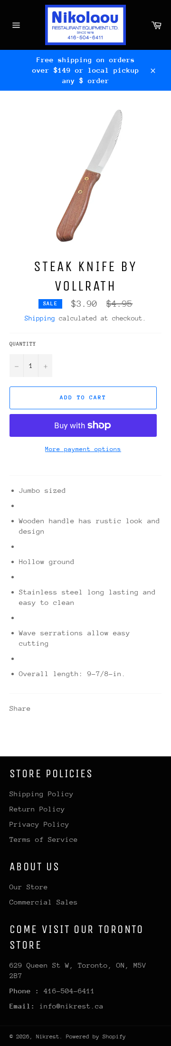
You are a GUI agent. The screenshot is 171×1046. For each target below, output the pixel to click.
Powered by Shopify (96, 1036)
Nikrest (47, 1036)
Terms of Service (44, 839)
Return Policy (37, 809)
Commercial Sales (44, 902)
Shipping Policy (42, 794)
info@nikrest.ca (71, 1006)
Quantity (23, 344)
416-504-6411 (69, 991)
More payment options (83, 448)
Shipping (40, 318)
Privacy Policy (39, 824)
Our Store (29, 887)
